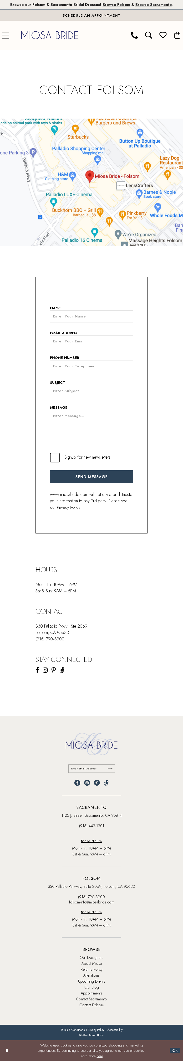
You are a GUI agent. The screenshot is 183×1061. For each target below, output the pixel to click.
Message (58, 407)
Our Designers (91, 957)
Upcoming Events (91, 981)
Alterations (91, 975)
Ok (175, 1050)
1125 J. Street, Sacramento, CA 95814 (91, 815)
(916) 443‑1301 (91, 826)
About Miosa (91, 963)
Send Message (92, 477)
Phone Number (64, 357)
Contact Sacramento (91, 999)
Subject (57, 382)
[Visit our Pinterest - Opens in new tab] (53, 670)
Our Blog (91, 987)
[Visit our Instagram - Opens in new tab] (45, 670)
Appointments (91, 993)
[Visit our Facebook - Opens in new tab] (37, 670)
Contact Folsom (91, 1005)
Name (55, 308)
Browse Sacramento (153, 4)
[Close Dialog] (7, 1051)
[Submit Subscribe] (110, 768)
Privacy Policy (68, 507)
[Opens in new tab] (91, 182)
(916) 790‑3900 (50, 639)
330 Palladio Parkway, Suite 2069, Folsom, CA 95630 (91, 886)
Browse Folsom (116, 4)
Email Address (64, 333)
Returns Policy (91, 969)
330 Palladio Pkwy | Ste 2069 (61, 626)
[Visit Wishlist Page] (163, 35)
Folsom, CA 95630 (52, 632)
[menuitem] (134, 35)
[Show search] (149, 35)
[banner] (49, 35)
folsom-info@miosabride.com (91, 902)
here (100, 1056)
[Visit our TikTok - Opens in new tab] (62, 670)
